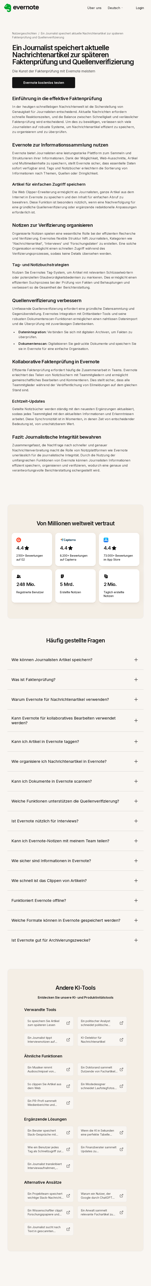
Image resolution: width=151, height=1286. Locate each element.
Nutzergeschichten (24, 33)
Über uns (94, 8)
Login (140, 8)
